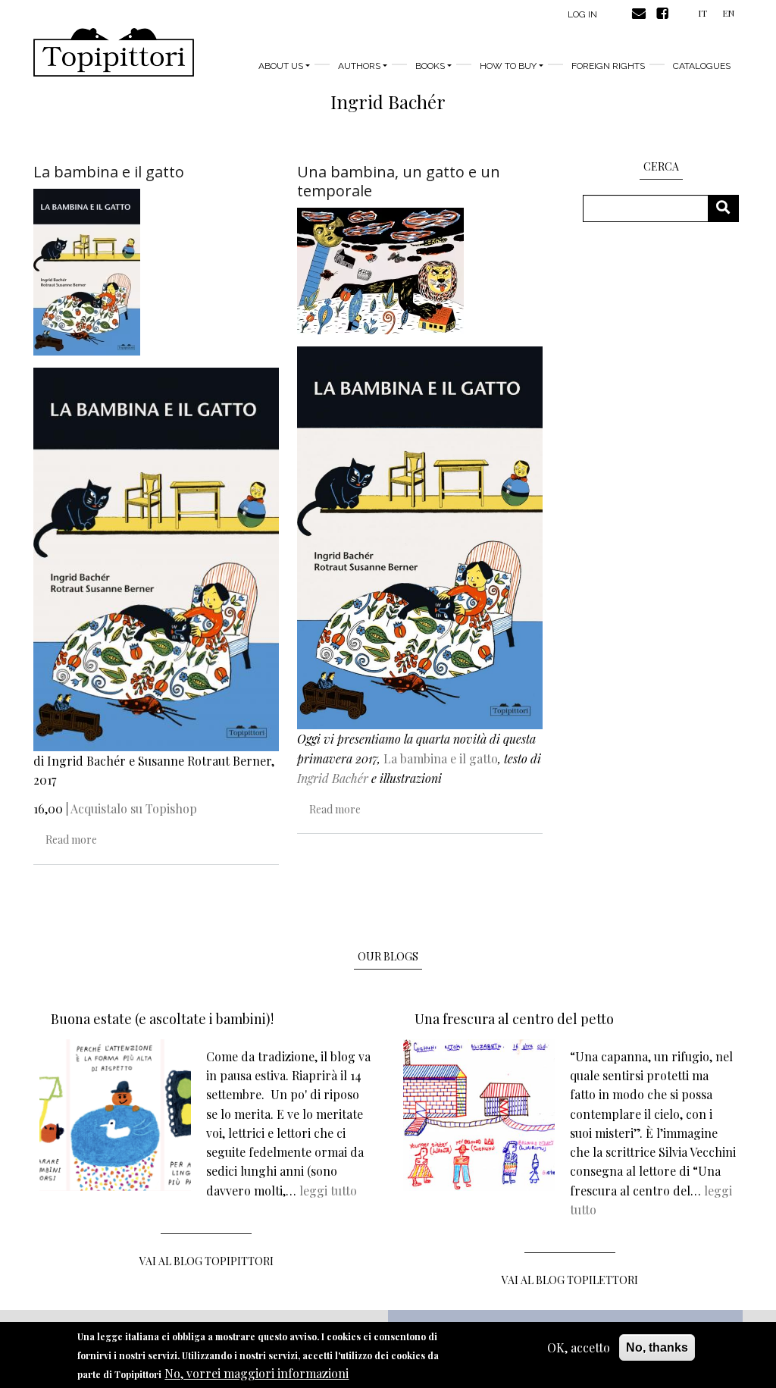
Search (728, 208)
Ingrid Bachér (332, 778)
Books (430, 66)
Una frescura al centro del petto (514, 1019)
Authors (359, 66)
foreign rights (608, 66)
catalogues (702, 66)
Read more (71, 839)
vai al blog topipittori (206, 1261)
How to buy (508, 66)
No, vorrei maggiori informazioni (256, 1373)
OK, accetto (578, 1347)
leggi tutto (328, 1190)
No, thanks (657, 1347)
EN (728, 13)
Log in (582, 14)
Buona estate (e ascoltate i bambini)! (162, 1019)
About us (280, 66)
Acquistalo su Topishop (133, 808)
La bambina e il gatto (440, 758)
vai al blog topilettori (570, 1280)
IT (702, 13)
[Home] (113, 52)
